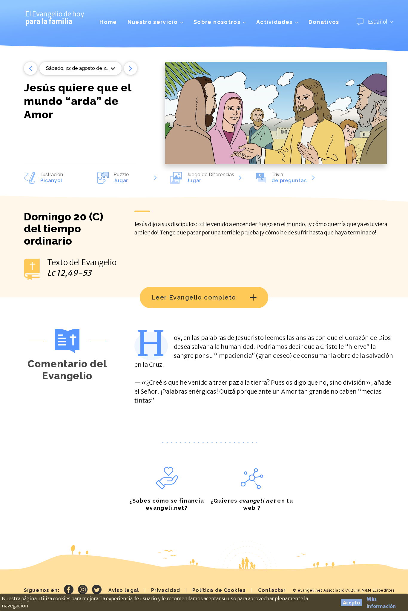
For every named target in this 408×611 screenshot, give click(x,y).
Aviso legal (123, 590)
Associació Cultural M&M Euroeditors (359, 590)
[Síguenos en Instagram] (83, 590)
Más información (381, 602)
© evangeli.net (307, 590)
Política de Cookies (219, 590)
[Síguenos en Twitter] (97, 590)
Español (377, 22)
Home (108, 22)
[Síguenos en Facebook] (68, 590)
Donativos (324, 22)
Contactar (272, 590)
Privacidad (165, 590)
